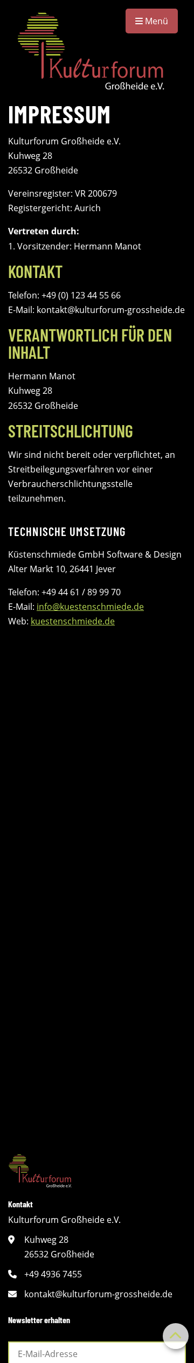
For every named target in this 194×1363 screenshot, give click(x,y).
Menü (155, 21)
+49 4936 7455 (53, 1274)
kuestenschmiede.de (73, 621)
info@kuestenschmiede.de (90, 607)
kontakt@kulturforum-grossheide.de (98, 1294)
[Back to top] (175, 1336)
